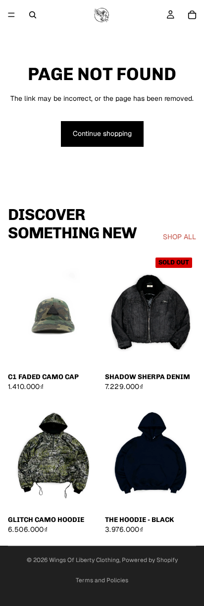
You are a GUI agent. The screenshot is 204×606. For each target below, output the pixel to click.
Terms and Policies (102, 580)
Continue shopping (102, 133)
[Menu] (11, 14)
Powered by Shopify (150, 560)
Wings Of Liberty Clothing (84, 560)
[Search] (33, 15)
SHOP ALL (179, 236)
